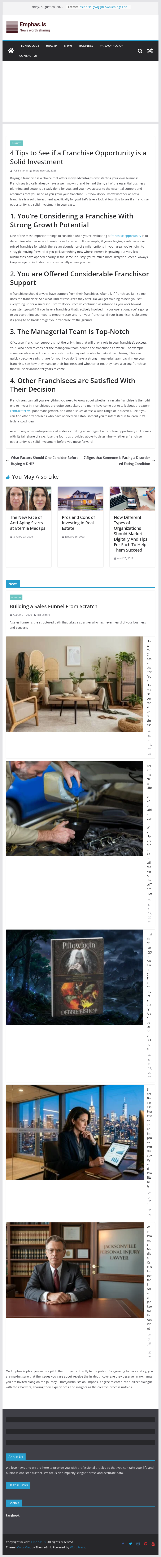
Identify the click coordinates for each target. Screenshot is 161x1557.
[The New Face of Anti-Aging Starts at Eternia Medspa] (29, 489)
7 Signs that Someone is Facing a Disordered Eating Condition (117, 460)
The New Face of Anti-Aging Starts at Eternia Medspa (27, 522)
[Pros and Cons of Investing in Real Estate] (80, 489)
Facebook (12, 1515)
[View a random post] (150, 51)
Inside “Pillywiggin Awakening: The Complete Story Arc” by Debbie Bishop (149, 991)
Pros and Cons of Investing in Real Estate (78, 522)
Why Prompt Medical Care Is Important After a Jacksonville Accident (149, 1277)
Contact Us (28, 56)
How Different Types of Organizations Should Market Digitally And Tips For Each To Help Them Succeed (130, 533)
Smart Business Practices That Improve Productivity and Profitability (149, 1137)
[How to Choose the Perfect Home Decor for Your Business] (75, 697)
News (68, 46)
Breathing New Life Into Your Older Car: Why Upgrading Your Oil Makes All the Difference (149, 829)
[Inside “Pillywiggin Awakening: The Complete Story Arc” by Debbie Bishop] (75, 1006)
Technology (29, 46)
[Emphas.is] (11, 51)
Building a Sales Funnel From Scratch (53, 606)
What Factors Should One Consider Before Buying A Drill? (44, 460)
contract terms (20, 411)
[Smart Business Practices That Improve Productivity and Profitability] (75, 1152)
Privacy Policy (111, 46)
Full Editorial (20, 170)
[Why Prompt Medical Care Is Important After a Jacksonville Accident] (75, 1292)
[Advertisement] (81, 92)
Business (86, 46)
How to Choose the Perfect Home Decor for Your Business (149, 683)
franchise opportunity (125, 236)
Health (51, 46)
